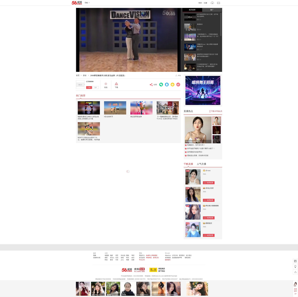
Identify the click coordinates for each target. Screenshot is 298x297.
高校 (127, 255)
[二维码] (295, 261)
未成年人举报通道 (151, 255)
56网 (127, 270)
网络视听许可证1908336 (103, 279)
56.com (77, 3)
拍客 (133, 260)
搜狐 (157, 270)
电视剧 (107, 255)
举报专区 (149, 257)
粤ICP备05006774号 (153, 279)
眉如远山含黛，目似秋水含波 (197, 155)
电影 (111, 255)
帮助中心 (142, 255)
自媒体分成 (96, 257)
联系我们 (182, 255)
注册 (205, 3)
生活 (116, 257)
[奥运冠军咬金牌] (141, 107)
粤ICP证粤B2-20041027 (170, 279)
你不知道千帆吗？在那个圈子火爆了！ (201, 148)
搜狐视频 (140, 270)
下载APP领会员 (216, 111)
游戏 (122, 257)
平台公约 (142, 260)
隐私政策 (187, 257)
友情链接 (168, 257)
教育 (111, 260)
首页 (78, 75)
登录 (200, 3)
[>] (212, 3)
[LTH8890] (80, 85)
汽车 (116, 260)
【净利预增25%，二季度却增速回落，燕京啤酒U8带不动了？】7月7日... (207, 36)
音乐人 (112, 257)
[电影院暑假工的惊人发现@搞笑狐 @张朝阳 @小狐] (89, 107)
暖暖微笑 (209, 223)
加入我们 (189, 255)
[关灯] (295, 266)
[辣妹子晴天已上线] (198, 118)
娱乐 (133, 257)
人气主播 (201, 164)
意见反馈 (142, 257)
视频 (94, 255)
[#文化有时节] (115, 107)
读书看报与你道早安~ (195, 152)
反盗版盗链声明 (177, 257)
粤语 (133, 255)
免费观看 (210, 183)
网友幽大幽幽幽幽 (212, 206)
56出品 (123, 255)
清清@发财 (210, 188)
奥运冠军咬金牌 (136, 117)
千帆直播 (188, 164)
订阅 (89, 87)
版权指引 (168, 260)
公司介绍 (175, 255)
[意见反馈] (295, 272)
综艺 (116, 255)
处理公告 (156, 257)
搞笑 (106, 257)
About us (168, 255)
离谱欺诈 (200, 24)
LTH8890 (89, 81)
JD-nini (208, 170)
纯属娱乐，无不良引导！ (196, 145)
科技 (106, 260)
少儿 (122, 260)
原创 (85, 75)
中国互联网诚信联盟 (119, 279)
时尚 (127, 257)
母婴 (127, 260)
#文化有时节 (108, 117)
